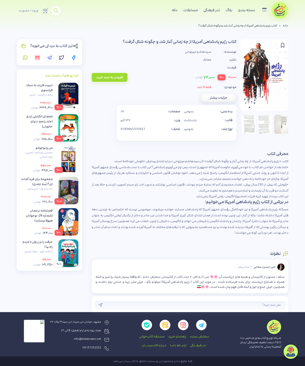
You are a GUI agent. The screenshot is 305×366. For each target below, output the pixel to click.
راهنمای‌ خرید (177, 336)
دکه (175, 10)
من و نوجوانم (44, 148)
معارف (207, 59)
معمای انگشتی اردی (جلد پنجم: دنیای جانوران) (39, 121)
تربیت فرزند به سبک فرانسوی (39, 87)
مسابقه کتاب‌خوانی (151, 336)
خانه (285, 26)
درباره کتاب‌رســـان (154, 345)
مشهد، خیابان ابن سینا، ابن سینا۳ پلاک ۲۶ (75, 322)
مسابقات (190, 10)
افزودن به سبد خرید (109, 77)
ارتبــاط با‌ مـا (178, 345)
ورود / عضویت (28, 10)
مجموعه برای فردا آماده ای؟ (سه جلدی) (37, 181)
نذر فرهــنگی (198, 345)
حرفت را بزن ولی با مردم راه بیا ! (38, 244)
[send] (100, 305)
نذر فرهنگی (211, 10)
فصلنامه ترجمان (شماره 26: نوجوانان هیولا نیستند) (39, 215)
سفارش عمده (199, 336)
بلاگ (229, 10)
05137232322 (92, 348)
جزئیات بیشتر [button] (218, 98)
